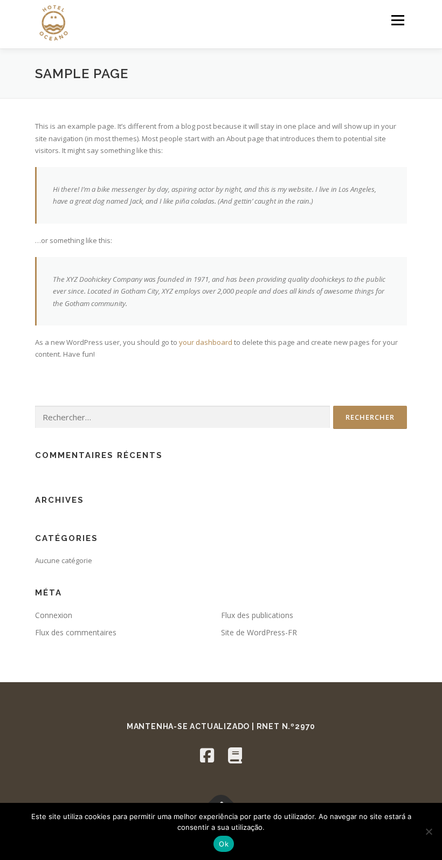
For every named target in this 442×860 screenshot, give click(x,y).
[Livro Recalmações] (235, 755)
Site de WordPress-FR (259, 632)
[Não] (428, 831)
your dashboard (205, 342)
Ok (224, 844)
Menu (397, 20)
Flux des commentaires (75, 632)
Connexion (53, 615)
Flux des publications (257, 615)
